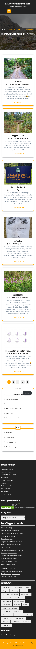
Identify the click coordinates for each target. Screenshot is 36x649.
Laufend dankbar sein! (18, 3)
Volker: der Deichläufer (8, 564)
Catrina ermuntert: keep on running (12, 533)
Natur (25, 605)
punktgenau (18, 294)
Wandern (5, 622)
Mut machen (7, 605)
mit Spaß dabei (19, 601)
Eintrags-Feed (10, 437)
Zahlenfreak (6, 625)
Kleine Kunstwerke (12, 399)
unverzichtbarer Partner (13, 408)
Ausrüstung (18, 587)
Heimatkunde (25, 594)
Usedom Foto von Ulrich (8, 577)
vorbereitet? (20, 618)
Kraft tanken (7, 601)
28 (23, 381)
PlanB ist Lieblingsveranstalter (10, 574)
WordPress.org (11, 447)
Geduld (24, 591)
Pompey (3, 483)
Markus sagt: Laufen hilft (9, 553)
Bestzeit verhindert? (12, 418)
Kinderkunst (5, 491)
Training (29, 615)
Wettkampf (15, 622)
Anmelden (9, 432)
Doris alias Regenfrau (8, 536)
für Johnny (15, 591)
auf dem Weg (7, 587)
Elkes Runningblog (7, 539)
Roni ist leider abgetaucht (9, 558)
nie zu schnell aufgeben (10, 608)
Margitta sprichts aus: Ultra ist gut (12, 550)
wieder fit (26, 622)
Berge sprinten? (6, 494)
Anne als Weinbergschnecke (10, 530)
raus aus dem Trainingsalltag (12, 611)
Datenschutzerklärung (8, 635)
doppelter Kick (18, 135)
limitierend (18, 81)
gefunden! (18, 241)
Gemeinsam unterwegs (10, 594)
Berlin (27, 587)
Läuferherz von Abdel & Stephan (11, 571)
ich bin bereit (7, 598)
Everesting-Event (18, 187)
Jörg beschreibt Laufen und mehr (11, 542)
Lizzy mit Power (6, 547)
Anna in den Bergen (7, 528)
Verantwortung (7, 618)
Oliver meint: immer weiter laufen (11, 556)
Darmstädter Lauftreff (8, 568)
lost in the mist (10, 404)
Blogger (5, 591)
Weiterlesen (18, 102)
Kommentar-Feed (11, 442)
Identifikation (19, 598)
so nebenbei (19, 615)
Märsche (17, 605)
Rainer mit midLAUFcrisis (9, 561)
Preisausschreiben (7, 486)
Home (4, 29)
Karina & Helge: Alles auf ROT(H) (11, 544)
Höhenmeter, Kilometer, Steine (18, 350)
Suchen (18, 388)
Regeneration (7, 615)
